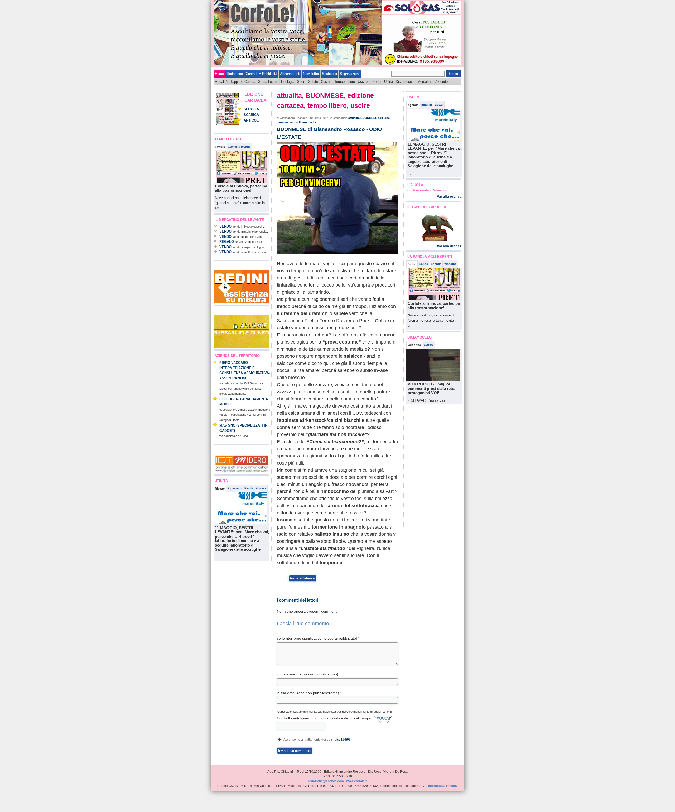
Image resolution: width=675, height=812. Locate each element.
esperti (375, 82)
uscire (363, 82)
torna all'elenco (302, 578)
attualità (221, 82)
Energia (436, 263)
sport (301, 82)
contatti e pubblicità (261, 74)
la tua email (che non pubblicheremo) (309, 693)
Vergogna (414, 344)
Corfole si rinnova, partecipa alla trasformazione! (241, 188)
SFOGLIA (251, 109)
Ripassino (235, 488)
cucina (326, 82)
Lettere (428, 344)
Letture (220, 146)
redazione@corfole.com (326, 781)
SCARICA (251, 115)
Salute (423, 263)
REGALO (226, 242)
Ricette (220, 488)
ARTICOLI (252, 120)
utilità (388, 82)
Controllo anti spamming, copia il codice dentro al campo (324, 718)
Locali (439, 104)
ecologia (287, 82)
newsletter (311, 74)
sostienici (329, 74)
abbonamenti (290, 74)
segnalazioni (349, 74)
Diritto (412, 264)
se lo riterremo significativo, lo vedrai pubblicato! (318, 638)
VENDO (225, 226)
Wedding (450, 263)
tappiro (236, 82)
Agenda (413, 105)
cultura (249, 82)
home (219, 74)
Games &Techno (239, 146)
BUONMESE (368, 117)
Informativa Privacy (443, 786)
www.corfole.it (356, 781)
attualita (354, 117)
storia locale (268, 82)
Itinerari (426, 104)
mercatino (424, 82)
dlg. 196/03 (343, 739)
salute (313, 82)
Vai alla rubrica (449, 197)
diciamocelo (405, 82)
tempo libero (344, 82)
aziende (441, 82)
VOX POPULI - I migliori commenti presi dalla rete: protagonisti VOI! (431, 388)
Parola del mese (255, 488)
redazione (235, 74)
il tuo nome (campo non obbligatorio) (307, 674)
